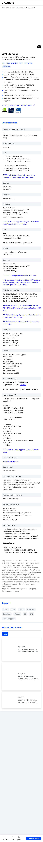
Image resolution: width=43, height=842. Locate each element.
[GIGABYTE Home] (8, 3)
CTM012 (23, 385)
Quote (19, 839)
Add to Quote (34, 838)
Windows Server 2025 (11, 461)
